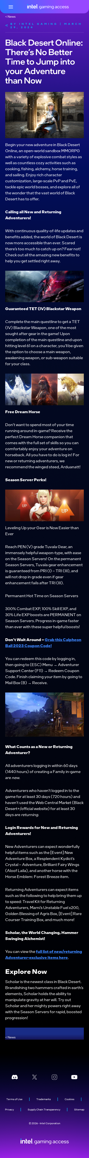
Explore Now (26, 971)
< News (10, 16)
